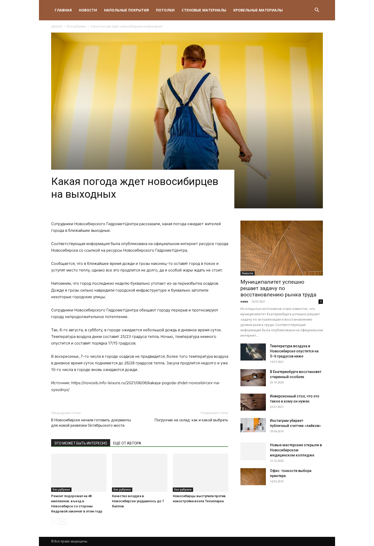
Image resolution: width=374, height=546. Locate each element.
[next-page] (62, 521)
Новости (88, 10)
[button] (317, 10)
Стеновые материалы (204, 10)
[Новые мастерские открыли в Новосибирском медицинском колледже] (253, 450)
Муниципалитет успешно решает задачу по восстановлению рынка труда (278, 288)
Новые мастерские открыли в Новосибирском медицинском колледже (296, 450)
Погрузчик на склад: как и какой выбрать (191, 420)
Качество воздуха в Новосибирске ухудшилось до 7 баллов (138, 501)
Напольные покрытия (126, 10)
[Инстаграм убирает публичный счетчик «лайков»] (253, 425)
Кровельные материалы (258, 10)
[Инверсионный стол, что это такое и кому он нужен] (253, 402)
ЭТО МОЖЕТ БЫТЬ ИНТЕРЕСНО (80, 443)
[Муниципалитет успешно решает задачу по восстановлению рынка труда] (281, 248)
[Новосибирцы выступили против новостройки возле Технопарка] (200, 472)
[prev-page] (54, 521)
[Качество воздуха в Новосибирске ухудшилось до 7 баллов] (139, 473)
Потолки (165, 10)
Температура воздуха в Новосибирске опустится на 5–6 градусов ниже (294, 351)
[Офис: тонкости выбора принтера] (253, 476)
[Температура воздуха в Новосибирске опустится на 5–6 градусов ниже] (253, 352)
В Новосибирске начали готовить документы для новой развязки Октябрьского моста (91, 423)
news (244, 301)
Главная (63, 10)
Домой (56, 26)
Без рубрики (76, 26)
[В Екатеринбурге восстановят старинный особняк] (253, 377)
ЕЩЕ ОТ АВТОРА (127, 443)
